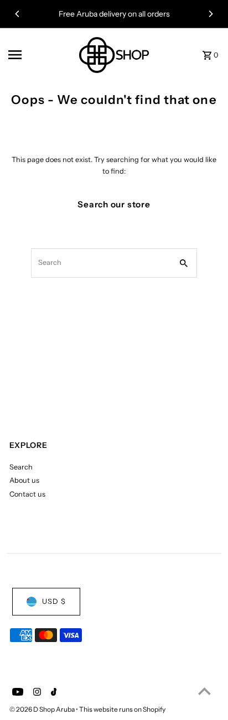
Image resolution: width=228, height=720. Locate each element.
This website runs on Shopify (122, 709)
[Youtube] (16, 693)
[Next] (210, 14)
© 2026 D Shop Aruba (42, 709)
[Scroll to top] (204, 691)
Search (21, 467)
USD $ (54, 601)
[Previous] (17, 14)
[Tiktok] (52, 693)
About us (24, 480)
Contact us (27, 494)
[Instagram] (35, 693)
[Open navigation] (36, 55)
